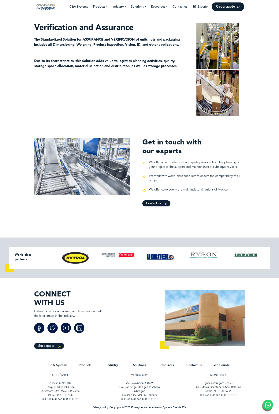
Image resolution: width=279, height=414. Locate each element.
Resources (158, 6)
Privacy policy (100, 407)
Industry (118, 6)
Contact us (180, 6)
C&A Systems (78, 6)
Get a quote (226, 6)
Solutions (137, 6)
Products (99, 6)
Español (202, 6)
